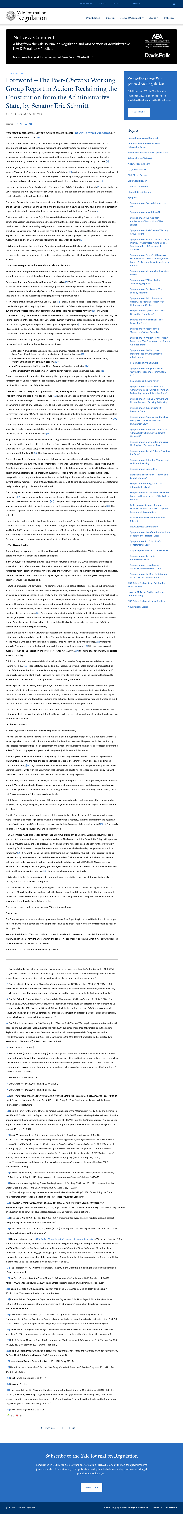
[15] (103, 371)
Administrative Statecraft (140, 158)
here (38, 137)
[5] (98, 187)
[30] (102, 824)
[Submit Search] (174, 4)
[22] (52, 501)
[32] (45, 871)
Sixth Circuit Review (137, 181)
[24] (38, 613)
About (152, 17)
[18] (115, 418)
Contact (116, 4)
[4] (102, 181)
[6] (98, 211)
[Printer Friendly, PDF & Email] (14, 1416)
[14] (87, 366)
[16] (55, 396)
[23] (108, 506)
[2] (70, 172)
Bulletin (110, 17)
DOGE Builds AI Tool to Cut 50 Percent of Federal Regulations (65, 1239)
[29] (28, 765)
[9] (58, 302)
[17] (50, 400)
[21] (19, 497)
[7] (81, 240)
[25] (98, 642)
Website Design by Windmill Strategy (119, 1508)
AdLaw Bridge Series (138, 607)
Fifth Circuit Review (137, 175)
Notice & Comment (130, 17)
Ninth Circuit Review (138, 186)
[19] (48, 434)
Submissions (86, 4)
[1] (107, 161)
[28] (26, 666)
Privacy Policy (171, 1508)
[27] (77, 651)
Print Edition (93, 17)
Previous (50, 1428)
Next (72, 1428)
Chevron (92, 133)
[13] (57, 362)
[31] (19, 853)
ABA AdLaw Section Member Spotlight (147, 601)
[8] (66, 282)
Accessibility (143, 1508)
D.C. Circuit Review (137, 169)
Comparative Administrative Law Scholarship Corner (144, 145)
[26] (86, 646)
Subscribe (169, 17)
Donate (102, 4)
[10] (94, 311)
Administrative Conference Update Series (148, 153)
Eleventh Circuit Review (139, 192)
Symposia (133, 198)
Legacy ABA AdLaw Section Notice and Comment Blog (146, 594)
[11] (80, 324)
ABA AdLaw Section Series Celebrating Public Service (146, 585)
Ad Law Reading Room (139, 164)
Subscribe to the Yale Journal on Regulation (91, 1456)
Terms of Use (157, 1508)
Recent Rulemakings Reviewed (143, 138)
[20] (35, 453)
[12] (83, 354)
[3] (38, 177)
